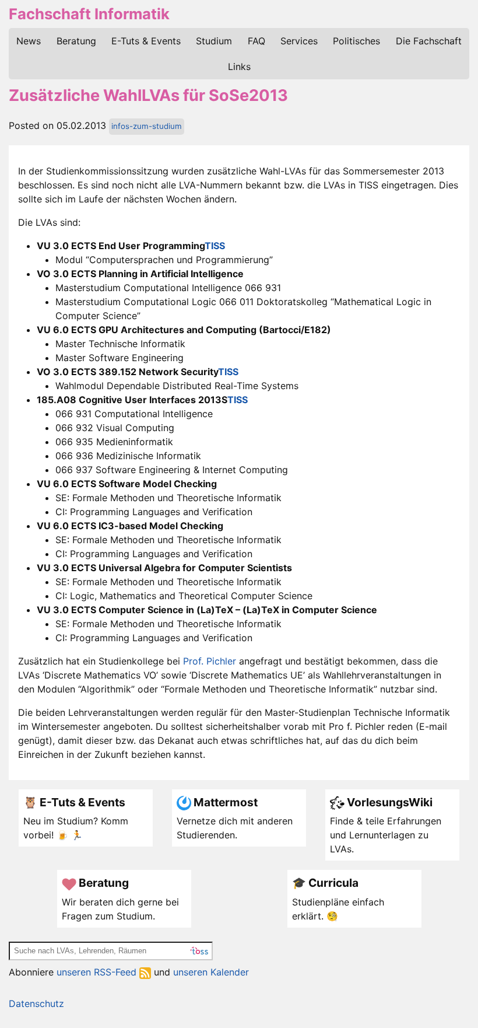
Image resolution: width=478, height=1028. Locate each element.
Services (299, 41)
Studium (214, 41)
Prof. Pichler (209, 661)
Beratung (76, 41)
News (28, 41)
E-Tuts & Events (146, 41)
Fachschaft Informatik (89, 14)
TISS (215, 245)
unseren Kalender (211, 972)
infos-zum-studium (146, 126)
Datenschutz (36, 1003)
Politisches (356, 41)
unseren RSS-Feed (98, 972)
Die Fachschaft (429, 41)
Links (239, 66)
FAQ (256, 41)
